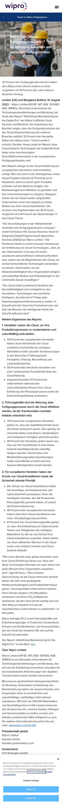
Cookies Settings (31, 780)
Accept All (31, 798)
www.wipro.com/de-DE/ (22, 725)
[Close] (58, 759)
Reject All (31, 789)
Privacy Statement (36, 772)
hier (33, 644)
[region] (31, 779)
